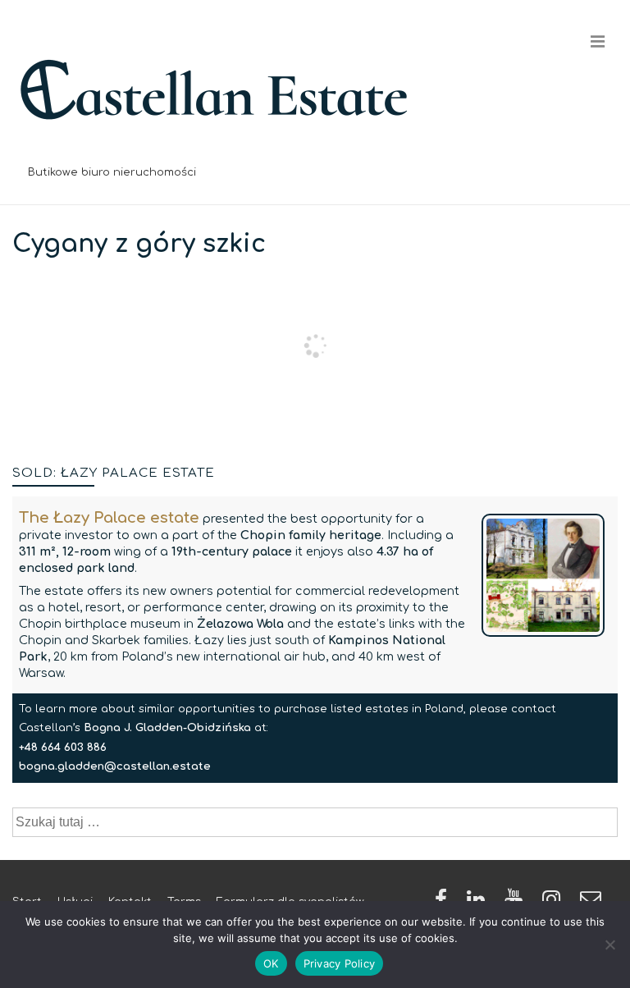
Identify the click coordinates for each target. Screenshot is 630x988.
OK (271, 963)
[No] (609, 944)
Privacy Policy (340, 963)
